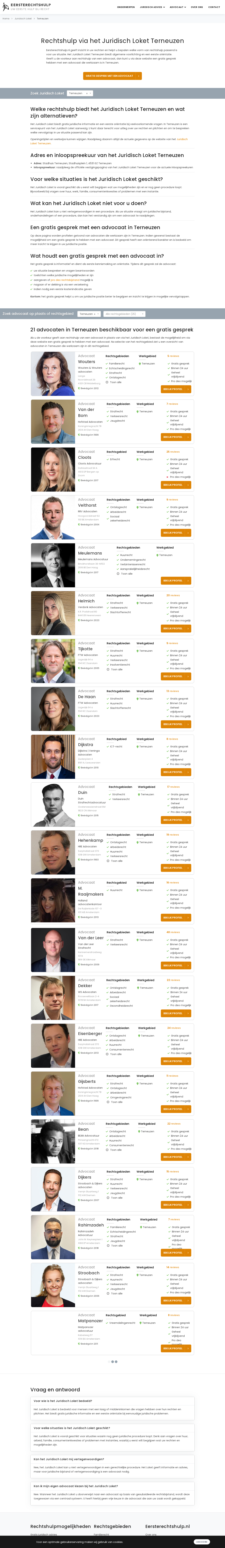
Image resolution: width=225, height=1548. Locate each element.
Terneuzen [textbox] (75, 93)
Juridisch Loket (23, 18)
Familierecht (101, 1532)
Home (6, 18)
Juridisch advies (151, 7)
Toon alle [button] (115, 382)
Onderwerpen (126, 7)
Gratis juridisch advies (43, 1532)
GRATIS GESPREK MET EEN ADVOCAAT (109, 76)
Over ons (197, 7)
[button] (112, 374)
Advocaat (177, 7)
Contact (214, 7)
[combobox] (80, 93)
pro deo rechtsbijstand (65, 280)
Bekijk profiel (172, 389)
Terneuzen (43, 18)
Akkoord (201, 1541)
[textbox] (123, 314)
